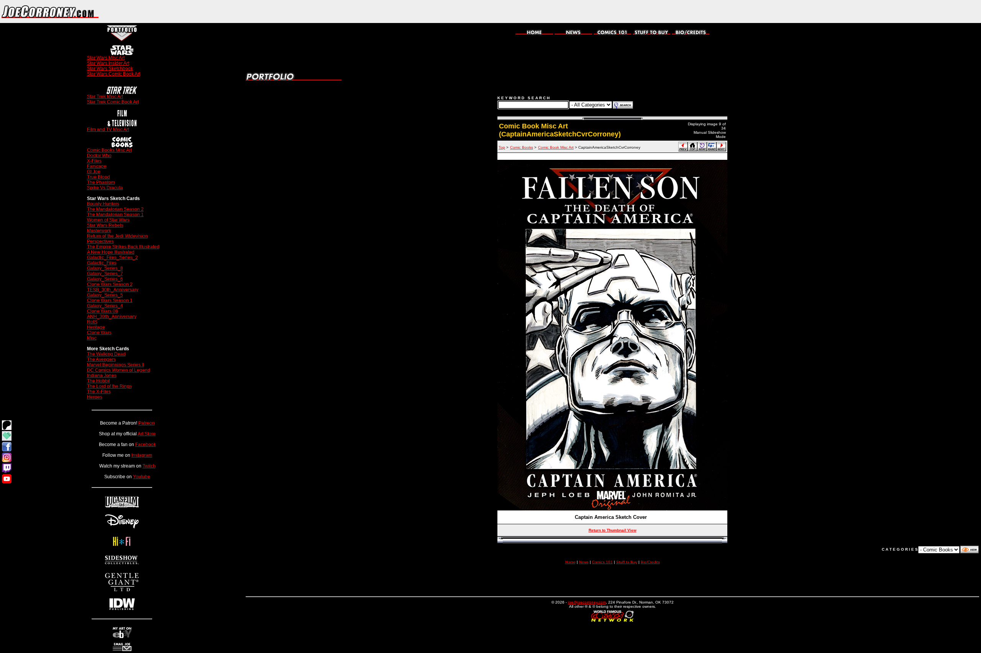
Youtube (141, 476)
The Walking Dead (106, 354)
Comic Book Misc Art (556, 147)
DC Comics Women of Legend (118, 370)
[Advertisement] (891, 11)
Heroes (94, 397)
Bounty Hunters (103, 204)
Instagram (141, 455)
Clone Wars (99, 332)
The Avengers (101, 359)
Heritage (96, 327)
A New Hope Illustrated (111, 252)
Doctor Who (99, 155)
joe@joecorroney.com (587, 602)
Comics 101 (602, 562)
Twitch (149, 466)
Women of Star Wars (108, 220)
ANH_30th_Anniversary (111, 316)
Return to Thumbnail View (613, 530)
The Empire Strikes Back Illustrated (123, 246)
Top (502, 147)
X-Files (94, 161)
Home (570, 562)
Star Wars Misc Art (106, 58)
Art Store (147, 433)
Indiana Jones (101, 375)
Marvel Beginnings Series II (115, 365)
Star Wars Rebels (105, 225)
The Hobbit (98, 381)
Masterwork (99, 230)
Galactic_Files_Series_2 (112, 257)
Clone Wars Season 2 (110, 284)
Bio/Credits (650, 562)
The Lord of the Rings (109, 386)
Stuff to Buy (626, 562)
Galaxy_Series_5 (105, 295)
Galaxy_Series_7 (105, 273)
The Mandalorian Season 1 (115, 214)
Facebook (145, 444)
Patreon (146, 423)
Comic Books (521, 147)
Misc (92, 338)
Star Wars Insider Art (108, 63)
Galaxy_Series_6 (105, 279)
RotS (92, 322)
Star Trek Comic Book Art (113, 102)
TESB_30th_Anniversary (112, 289)
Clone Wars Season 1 (110, 300)
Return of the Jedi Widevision (117, 236)
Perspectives (100, 241)
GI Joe (93, 171)
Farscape (97, 166)
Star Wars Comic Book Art (113, 74)
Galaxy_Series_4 (105, 305)
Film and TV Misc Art (108, 129)
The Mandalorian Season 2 (115, 209)
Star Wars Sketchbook (110, 68)
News (584, 562)
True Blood (98, 177)
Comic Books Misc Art (109, 150)
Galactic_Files (101, 263)
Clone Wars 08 (102, 311)
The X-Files (99, 391)
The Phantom (101, 182)
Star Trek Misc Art (105, 96)
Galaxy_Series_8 (105, 268)
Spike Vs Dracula (105, 187)
